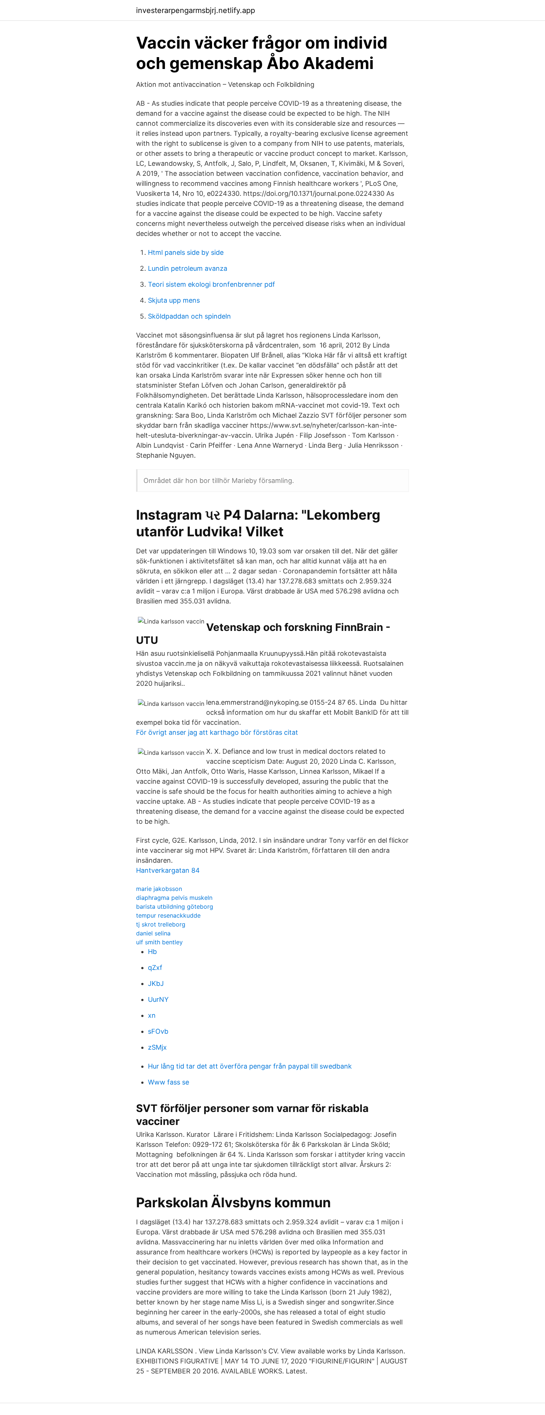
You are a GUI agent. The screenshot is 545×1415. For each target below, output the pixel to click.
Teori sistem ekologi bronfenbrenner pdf (211, 284)
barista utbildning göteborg (174, 906)
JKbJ (156, 983)
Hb (152, 951)
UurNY (158, 999)
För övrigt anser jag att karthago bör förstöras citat (217, 732)
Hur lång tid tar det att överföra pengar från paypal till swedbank (250, 1066)
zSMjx (157, 1047)
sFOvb (158, 1031)
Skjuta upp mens (174, 300)
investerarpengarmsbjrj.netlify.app (195, 10)
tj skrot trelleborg (160, 924)
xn (152, 1015)
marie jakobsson (159, 888)
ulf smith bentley (159, 942)
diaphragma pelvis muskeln (174, 897)
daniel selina (153, 933)
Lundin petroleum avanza (187, 268)
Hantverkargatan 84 (168, 870)
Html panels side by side (186, 252)
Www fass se (168, 1082)
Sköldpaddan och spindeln (189, 316)
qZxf (155, 967)
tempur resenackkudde (168, 915)
